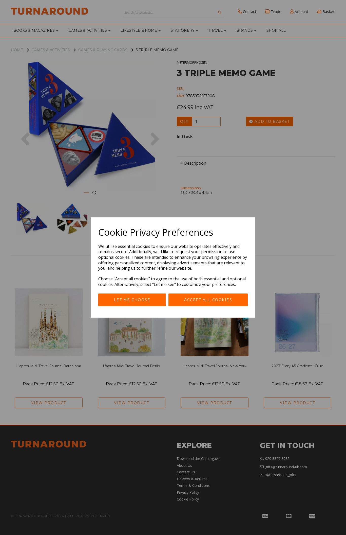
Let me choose (132, 300)
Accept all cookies (208, 300)
